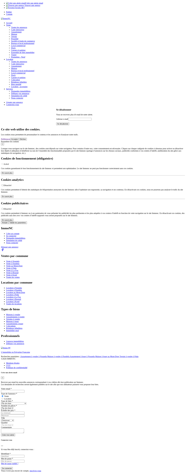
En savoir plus (7, 173)
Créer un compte (12, 234)
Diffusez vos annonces (15, 344)
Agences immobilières (15, 341)
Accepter (14, 139)
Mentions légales (12, 363)
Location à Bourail (13, 299)
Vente (8, 25)
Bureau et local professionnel (22, 43)
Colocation (15, 80)
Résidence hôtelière (19, 82)
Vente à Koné (11, 275)
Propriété (14, 39)
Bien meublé (16, 84)
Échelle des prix (8, 410)
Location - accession (19, 87)
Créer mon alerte (8, 435)
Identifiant (6, 454)
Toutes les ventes (13, 277)
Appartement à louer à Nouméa (82, 356)
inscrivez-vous (35, 471)
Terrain (14, 36)
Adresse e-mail (62, 119)
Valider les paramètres (18, 223)
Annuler (5, 223)
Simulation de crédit (19, 96)
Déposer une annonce (9, 247)
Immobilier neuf (12, 330)
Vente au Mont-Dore (14, 266)
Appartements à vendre (15, 317)
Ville (3, 418)
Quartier (4, 423)
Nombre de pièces (9, 406)
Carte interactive (17, 30)
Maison (14, 34)
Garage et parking (18, 50)
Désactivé (7, 185)
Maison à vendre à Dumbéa (58, 356)
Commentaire (6, 427)
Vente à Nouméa (12, 261)
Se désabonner (62, 124)
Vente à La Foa (12, 270)
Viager (13, 55)
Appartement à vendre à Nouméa (33, 356)
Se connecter (11, 236)
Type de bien (7, 401)
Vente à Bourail (12, 273)
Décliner (23, 139)
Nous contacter (12, 243)
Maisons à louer (12, 321)
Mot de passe (7, 459)
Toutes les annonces (19, 27)
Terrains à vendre (13, 319)
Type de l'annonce (9, 394)
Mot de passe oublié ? (9, 463)
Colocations (11, 326)
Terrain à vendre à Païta (129, 356)
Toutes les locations (14, 304)
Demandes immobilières (15, 238)
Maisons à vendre (13, 315)
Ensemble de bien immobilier (22, 52)
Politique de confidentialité (16, 368)
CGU (8, 365)
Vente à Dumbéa (12, 264)
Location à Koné (12, 301)
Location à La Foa (13, 297)
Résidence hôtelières (14, 328)
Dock (13, 48)
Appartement (16, 32)
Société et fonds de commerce (23, 41)
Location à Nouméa (14, 288)
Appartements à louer (14, 324)
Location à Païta (12, 295)
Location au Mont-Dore (15, 292)
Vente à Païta (11, 268)
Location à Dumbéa (14, 290)
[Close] (2, 445)
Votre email (6, 389)
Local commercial (18, 46)
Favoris (19, 8)
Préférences (5, 139)
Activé (6, 164)
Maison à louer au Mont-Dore (107, 356)
